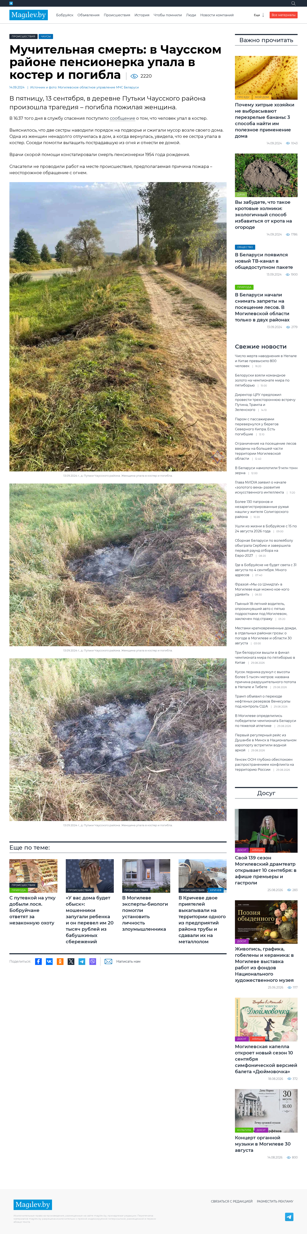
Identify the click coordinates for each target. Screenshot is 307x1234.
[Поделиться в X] (71, 961)
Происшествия (117, 15)
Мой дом (262, 97)
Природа (19, 890)
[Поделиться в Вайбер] (92, 961)
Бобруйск (64, 15)
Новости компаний (217, 15)
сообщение (122, 118)
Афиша (257, 850)
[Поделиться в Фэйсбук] (38, 961)
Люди (191, 15)
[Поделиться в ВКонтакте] (49, 961)
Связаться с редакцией (232, 1201)
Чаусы (46, 36)
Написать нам (128, 961)
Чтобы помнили (168, 15)
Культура (244, 1130)
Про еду (243, 97)
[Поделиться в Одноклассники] (60, 961)
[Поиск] (293, 3)
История (142, 15)
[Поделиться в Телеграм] (82, 961)
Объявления (88, 15)
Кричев (215, 890)
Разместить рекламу (275, 1201)
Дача (241, 194)
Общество (245, 247)
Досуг (241, 850)
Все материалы (284, 15)
